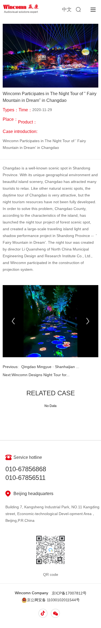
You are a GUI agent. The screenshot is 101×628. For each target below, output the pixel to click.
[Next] (87, 321)
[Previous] (13, 321)
